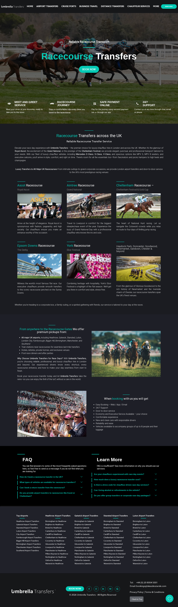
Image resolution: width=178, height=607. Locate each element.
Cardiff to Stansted (111, 534)
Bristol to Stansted (111, 527)
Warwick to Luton (140, 563)
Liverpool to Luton (140, 547)
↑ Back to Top (136, 599)
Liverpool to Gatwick (83, 547)
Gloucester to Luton (141, 544)
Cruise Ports (68, 6)
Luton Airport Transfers (26, 531)
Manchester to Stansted (113, 550)
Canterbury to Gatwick (84, 531)
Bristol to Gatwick (82, 527)
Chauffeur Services (138, 6)
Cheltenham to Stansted (114, 537)
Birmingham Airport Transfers (28, 544)
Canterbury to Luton (141, 531)
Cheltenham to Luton (142, 537)
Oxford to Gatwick (82, 560)
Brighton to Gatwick (83, 524)
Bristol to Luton (139, 527)
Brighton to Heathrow (54, 524)
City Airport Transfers (25, 534)
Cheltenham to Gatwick (84, 537)
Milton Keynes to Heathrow (56, 553)
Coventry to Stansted (112, 540)
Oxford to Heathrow (53, 560)
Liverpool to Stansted (112, 547)
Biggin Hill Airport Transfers (27, 540)
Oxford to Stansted (111, 560)
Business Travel (88, 6)
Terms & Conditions (154, 592)
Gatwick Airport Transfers (26, 524)
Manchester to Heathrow (55, 550)
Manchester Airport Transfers (28, 547)
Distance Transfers (112, 6)
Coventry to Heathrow (54, 540)
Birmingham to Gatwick (84, 521)
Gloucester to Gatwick (84, 544)
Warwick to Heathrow (54, 563)
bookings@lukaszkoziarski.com (151, 586)
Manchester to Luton (141, 550)
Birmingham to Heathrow (55, 521)
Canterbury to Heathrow (55, 531)
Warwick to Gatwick (83, 563)
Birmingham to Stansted (114, 521)
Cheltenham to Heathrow (55, 537)
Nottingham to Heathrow (55, 557)
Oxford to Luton (139, 560)
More (156, 6)
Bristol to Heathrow (53, 527)
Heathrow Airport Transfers (27, 521)
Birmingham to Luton (141, 521)
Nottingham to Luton (141, 557)
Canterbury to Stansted (113, 531)
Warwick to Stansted (112, 563)
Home (30, 6)
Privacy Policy (136, 592)
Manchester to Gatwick (84, 550)
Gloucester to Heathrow (55, 544)
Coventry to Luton (140, 540)
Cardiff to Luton (139, 534)
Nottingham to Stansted (114, 557)
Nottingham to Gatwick (84, 557)
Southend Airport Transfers (27, 550)
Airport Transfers (47, 6)
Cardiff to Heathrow (53, 534)
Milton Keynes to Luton (142, 553)
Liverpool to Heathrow (54, 547)
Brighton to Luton (140, 524)
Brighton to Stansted (112, 524)
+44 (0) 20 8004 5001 (146, 582)
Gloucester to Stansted (113, 544)
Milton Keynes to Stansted (114, 553)
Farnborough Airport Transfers (29, 537)
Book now (169, 6)
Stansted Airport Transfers (27, 527)
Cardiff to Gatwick (82, 534)
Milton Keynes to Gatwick (85, 553)
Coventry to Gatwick (83, 540)
